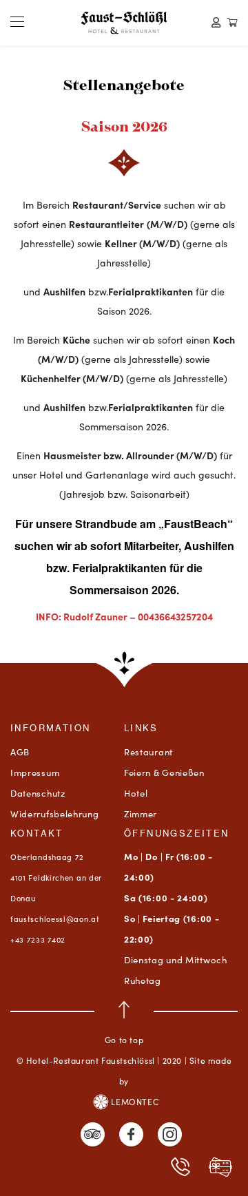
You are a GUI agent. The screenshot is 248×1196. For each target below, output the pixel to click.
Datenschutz (37, 792)
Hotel (136, 792)
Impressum (34, 772)
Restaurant (148, 751)
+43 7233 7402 (37, 939)
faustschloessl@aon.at (55, 918)
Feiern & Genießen (164, 772)
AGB (20, 751)
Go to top (124, 1039)
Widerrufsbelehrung (54, 813)
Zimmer (140, 813)
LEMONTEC (133, 1101)
